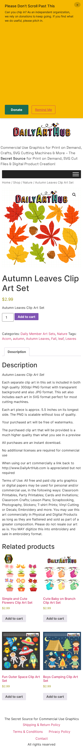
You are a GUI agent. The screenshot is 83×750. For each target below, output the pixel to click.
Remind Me (43, 110)
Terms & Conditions (28, 732)
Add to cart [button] (14, 618)
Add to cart (26, 317)
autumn (18, 339)
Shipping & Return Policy (41, 725)
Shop (16, 182)
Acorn (6, 339)
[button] (74, 194)
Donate (16, 110)
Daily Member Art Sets (38, 334)
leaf (61, 339)
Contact (41, 738)
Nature (27, 182)
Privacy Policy (59, 732)
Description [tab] (17, 352)
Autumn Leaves (37, 339)
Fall (53, 339)
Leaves (70, 339)
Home (6, 182)
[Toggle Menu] (76, 174)
